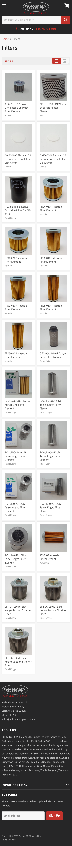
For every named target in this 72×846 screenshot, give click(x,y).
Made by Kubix (9, 839)
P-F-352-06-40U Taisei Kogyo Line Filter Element (17, 404)
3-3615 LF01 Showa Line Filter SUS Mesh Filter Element (16, 107)
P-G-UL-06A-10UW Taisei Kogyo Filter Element (50, 456)
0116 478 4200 (9, 715)
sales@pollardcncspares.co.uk (18, 719)
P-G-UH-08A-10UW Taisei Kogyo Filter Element (15, 456)
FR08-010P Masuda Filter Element (51, 307)
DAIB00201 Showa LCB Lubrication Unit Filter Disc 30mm (53, 159)
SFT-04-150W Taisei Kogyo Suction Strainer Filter (18, 610)
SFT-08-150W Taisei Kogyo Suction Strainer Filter (18, 661)
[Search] (65, 20)
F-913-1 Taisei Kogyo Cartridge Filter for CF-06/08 (18, 210)
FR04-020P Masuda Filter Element (16, 260)
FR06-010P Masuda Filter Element (51, 260)
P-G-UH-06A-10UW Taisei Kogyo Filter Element (50, 404)
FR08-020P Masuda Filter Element (16, 355)
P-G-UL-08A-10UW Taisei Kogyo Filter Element (15, 507)
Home (5, 39)
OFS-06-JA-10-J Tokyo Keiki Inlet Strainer (53, 355)
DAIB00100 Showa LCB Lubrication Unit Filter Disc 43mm (18, 159)
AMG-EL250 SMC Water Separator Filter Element (53, 107)
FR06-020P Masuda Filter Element (16, 307)
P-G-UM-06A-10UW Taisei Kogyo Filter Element (50, 507)
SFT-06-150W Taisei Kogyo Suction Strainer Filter (53, 610)
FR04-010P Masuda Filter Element (51, 208)
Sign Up (54, 815)
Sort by (9, 61)
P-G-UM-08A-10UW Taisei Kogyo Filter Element (15, 559)
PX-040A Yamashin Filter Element (50, 557)
